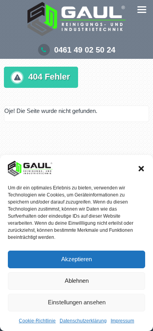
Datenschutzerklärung (83, 321)
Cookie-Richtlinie (37, 321)
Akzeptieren (76, 259)
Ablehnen (77, 280)
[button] (141, 169)
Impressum (122, 321)
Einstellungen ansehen (77, 302)
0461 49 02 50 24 (84, 49)
